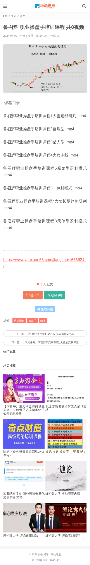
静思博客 (45, 6)
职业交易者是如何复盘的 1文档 (66, 408)
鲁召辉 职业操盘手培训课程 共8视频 (43, 26)
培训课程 (19, 320)
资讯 (13, 15)
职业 (42, 320)
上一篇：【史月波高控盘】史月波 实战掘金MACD (45, 333)
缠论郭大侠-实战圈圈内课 (62, 493)
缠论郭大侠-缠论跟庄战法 (20, 535)
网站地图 (56, 554)
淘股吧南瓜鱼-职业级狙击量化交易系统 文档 (24, 495)
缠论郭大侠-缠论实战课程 (62, 535)
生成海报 (46, 309)
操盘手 (32, 320)
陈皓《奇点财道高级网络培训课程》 (24, 453)
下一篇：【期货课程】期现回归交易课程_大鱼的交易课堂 (45, 342)
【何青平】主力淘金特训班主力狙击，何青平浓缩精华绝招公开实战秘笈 (24, 409)
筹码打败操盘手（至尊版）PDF (66, 453)
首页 (4, 15)
